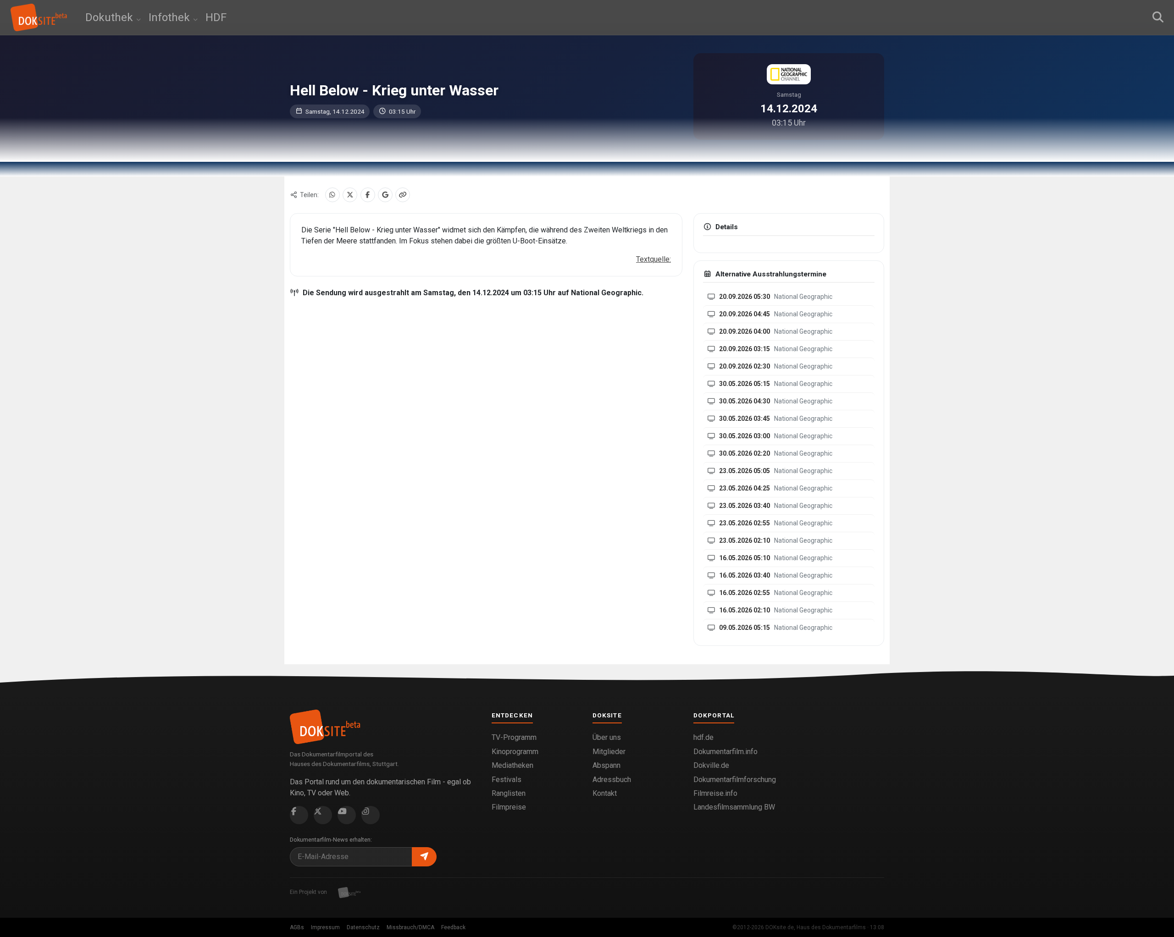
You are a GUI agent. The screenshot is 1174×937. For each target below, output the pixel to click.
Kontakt (605, 793)
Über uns (607, 737)
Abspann (606, 765)
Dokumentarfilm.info (725, 751)
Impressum (325, 927)
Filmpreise (509, 807)
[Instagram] (370, 815)
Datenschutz (363, 927)
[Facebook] (367, 194)
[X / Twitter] (350, 194)
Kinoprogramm (515, 751)
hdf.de (703, 737)
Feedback (453, 927)
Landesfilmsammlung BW (734, 807)
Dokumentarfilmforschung (734, 779)
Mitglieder (609, 751)
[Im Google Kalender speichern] (385, 194)
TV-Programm (514, 737)
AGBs (297, 927)
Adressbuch (612, 779)
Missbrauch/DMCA (410, 927)
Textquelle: (653, 259)
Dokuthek (110, 17)
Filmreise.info (715, 793)
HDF (216, 17)
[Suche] (1157, 17)
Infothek (171, 17)
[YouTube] (347, 815)
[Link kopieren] (402, 194)
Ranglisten (509, 793)
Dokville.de (711, 765)
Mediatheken (512, 765)
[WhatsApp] (332, 194)
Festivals (506, 779)
